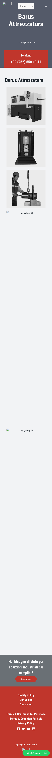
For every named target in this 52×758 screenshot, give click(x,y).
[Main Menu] (46, 6)
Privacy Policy (26, 723)
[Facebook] (13, 648)
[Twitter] (22, 648)
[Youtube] (30, 648)
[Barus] (7, 6)
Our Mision (26, 699)
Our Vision (26, 704)
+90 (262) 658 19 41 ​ (26, 62)
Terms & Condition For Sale (26, 718)
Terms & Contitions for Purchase (26, 714)
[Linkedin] (39, 648)
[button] (26, 679)
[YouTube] (28, 729)
